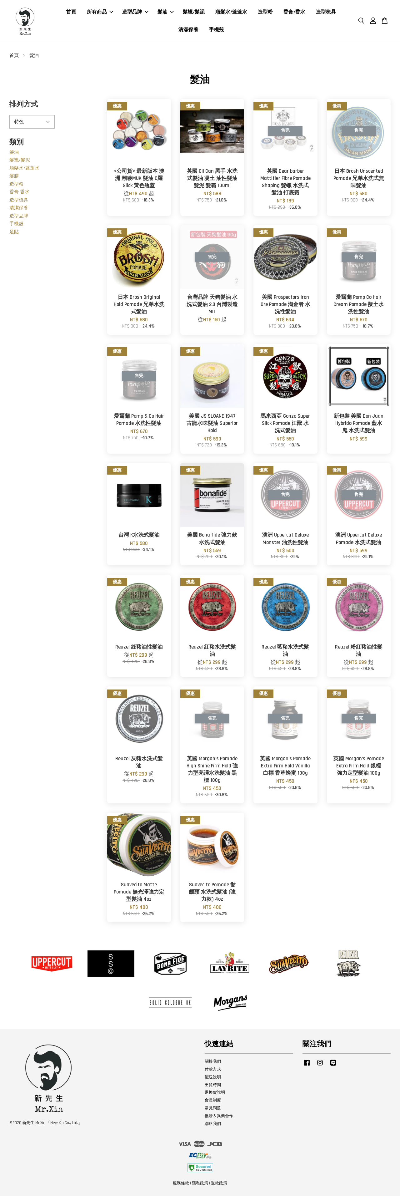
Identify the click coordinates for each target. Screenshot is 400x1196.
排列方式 (23, 104)
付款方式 (213, 1069)
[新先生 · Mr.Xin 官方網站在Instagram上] (320, 1065)
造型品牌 (132, 12)
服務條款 (181, 1183)
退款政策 (219, 1183)
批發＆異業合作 (219, 1115)
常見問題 (213, 1108)
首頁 (71, 12)
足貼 (14, 232)
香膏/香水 (294, 12)
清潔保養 (188, 30)
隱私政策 (200, 1183)
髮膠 (14, 176)
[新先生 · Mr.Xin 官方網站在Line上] (333, 1065)
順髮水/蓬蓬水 (231, 12)
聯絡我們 (213, 1123)
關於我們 (213, 1061)
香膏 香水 (19, 192)
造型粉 (265, 12)
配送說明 (213, 1077)
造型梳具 (326, 12)
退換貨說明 (215, 1092)
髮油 (163, 12)
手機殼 (216, 30)
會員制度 (213, 1100)
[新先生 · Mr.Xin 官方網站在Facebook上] (306, 1065)
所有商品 (97, 12)
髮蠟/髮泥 (194, 12)
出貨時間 (213, 1084)
